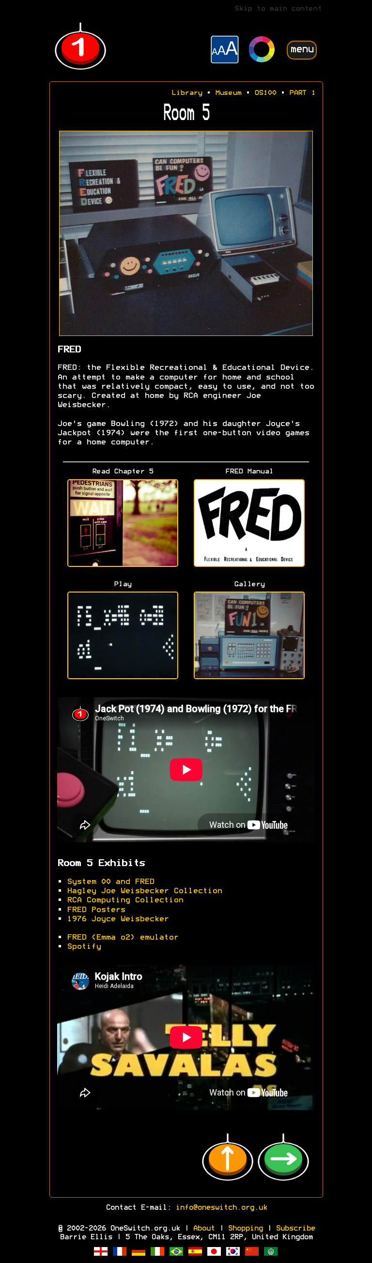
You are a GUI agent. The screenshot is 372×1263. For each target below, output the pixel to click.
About (204, 1228)
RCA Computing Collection (125, 900)
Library (186, 93)
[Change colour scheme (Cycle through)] (262, 50)
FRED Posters (96, 910)
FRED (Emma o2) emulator (122, 937)
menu (301, 49)
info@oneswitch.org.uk (221, 1207)
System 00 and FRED (110, 882)
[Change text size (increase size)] (225, 50)
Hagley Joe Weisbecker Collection (144, 891)
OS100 (265, 93)
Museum (228, 93)
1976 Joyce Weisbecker (118, 919)
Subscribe (295, 1228)
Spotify (84, 946)
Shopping (245, 1228)
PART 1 (302, 93)
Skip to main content (278, 9)
